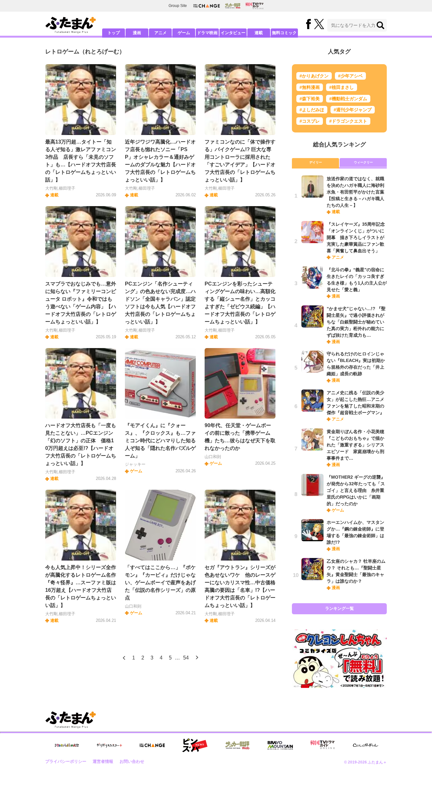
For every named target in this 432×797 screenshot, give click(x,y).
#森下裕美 (309, 98)
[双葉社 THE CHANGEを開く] (206, 6)
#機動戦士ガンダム (348, 98)
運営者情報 (103, 761)
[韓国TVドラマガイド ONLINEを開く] (254, 6)
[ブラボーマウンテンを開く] (280, 745)
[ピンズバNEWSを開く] (194, 745)
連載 (259, 32)
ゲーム (184, 32)
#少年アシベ (350, 75)
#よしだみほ (311, 109)
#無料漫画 (309, 87)
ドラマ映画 (207, 32)
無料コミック (284, 32)
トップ (114, 32)
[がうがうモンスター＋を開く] (109, 745)
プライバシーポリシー (65, 761)
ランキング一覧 (339, 608)
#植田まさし (341, 87)
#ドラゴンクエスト (348, 121)
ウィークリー (363, 162)
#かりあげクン (314, 75)
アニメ (160, 32)
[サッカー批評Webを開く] (232, 5)
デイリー (315, 162)
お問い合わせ (132, 761)
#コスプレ (309, 121)
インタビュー (233, 32)
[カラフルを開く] (365, 745)
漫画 (137, 32)
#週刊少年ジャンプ (353, 109)
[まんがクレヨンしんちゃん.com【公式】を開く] (66, 745)
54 (186, 657)
